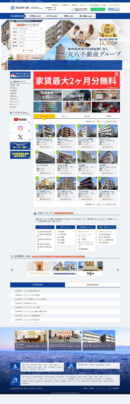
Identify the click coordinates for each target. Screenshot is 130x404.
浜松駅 (61, 232)
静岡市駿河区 (32, 369)
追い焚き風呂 (104, 237)
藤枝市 (40, 367)
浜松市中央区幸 (45, 244)
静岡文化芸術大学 (48, 381)
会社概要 (64, 5)
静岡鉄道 (92, 364)
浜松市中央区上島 (44, 232)
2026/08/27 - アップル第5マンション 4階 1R (30, 299)
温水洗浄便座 (104, 234)
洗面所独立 (105, 242)
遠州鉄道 (108, 364)
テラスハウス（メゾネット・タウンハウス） (86, 244)
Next (118, 269)
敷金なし (15, 96)
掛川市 (51, 364)
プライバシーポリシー (101, 388)
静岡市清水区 (41, 369)
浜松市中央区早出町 (50, 376)
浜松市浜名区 (34, 364)
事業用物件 (84, 249)
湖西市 (56, 364)
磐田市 (40, 364)
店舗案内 (54, 5)
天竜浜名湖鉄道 (100, 364)
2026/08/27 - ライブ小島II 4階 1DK (27, 291)
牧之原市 (59, 367)
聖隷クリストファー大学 (74, 381)
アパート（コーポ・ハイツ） (29, 379)
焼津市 (45, 367)
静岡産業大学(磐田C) (97, 381)
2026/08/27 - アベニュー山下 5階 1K (27, 295)
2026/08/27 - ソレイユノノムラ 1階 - (27, 307)
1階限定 (14, 90)
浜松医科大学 (39, 381)
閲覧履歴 (74, 5)
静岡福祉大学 (25, 383)
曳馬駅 (61, 237)
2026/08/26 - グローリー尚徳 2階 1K (27, 316)
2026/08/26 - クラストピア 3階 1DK (27, 320)
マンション (16, 101)
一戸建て (83, 239)
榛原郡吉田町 (52, 367)
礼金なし (15, 99)
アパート (15, 104)
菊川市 (23, 367)
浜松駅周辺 (64, 381)
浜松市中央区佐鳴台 (71, 376)
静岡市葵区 (25, 369)
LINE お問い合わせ (98, 9)
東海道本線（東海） (83, 364)
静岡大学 (31, 381)
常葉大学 (57, 381)
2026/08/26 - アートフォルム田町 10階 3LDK (31, 311)
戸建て (14, 107)
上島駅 (62, 240)
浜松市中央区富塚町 (38, 376)
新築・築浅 (16, 85)
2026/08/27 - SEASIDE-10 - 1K (25, 303)
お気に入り (83, 5)
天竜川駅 (62, 234)
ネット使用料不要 (107, 240)
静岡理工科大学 (86, 381)
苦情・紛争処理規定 (114, 388)
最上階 (14, 93)
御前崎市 (29, 367)
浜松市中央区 (25, 364)
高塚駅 (62, 242)
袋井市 (45, 364)
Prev (12, 269)
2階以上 (14, 88)
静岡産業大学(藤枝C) (109, 381)
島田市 (35, 367)
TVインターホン (105, 232)
